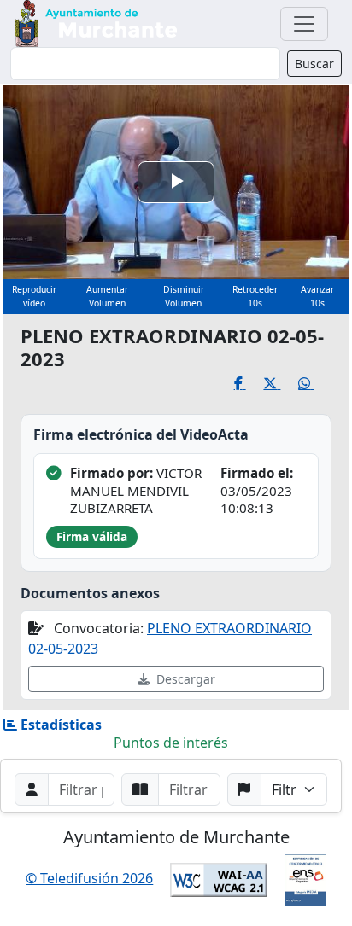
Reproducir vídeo (34, 296)
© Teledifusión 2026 (89, 878)
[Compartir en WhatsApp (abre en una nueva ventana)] (314, 383)
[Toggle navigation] (304, 24)
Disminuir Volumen (183, 296)
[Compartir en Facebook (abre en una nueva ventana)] (249, 383)
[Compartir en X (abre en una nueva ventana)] (280, 383)
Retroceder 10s (255, 296)
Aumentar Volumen (107, 296)
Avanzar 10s (317, 296)
